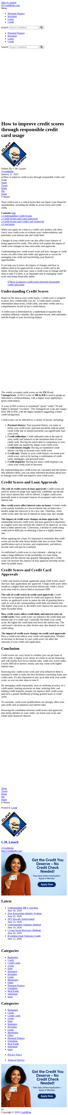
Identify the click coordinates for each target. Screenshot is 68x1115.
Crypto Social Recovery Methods (24, 930)
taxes (10, 1049)
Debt (10, 1021)
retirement (13, 1046)
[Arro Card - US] (34, 894)
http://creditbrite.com (11, 851)
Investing (12, 16)
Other (10, 1035)
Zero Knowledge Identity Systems (25, 913)
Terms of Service (16, 1060)
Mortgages (13, 1032)
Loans (11, 19)
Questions (13, 1041)
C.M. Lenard (9, 842)
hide (14, 213)
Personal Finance (16, 13)
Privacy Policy (15, 1054)
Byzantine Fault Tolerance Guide (24, 936)
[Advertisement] (34, 84)
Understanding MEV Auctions (23, 907)
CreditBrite (25, 1112)
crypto (11, 1018)
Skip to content (8, 2)
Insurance (12, 1024)
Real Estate (13, 1043)
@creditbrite (7, 171)
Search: (5, 27)
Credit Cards (14, 1015)
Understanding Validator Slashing (24, 924)
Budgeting (13, 1010)
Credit (11, 22)
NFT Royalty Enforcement (21, 919)
